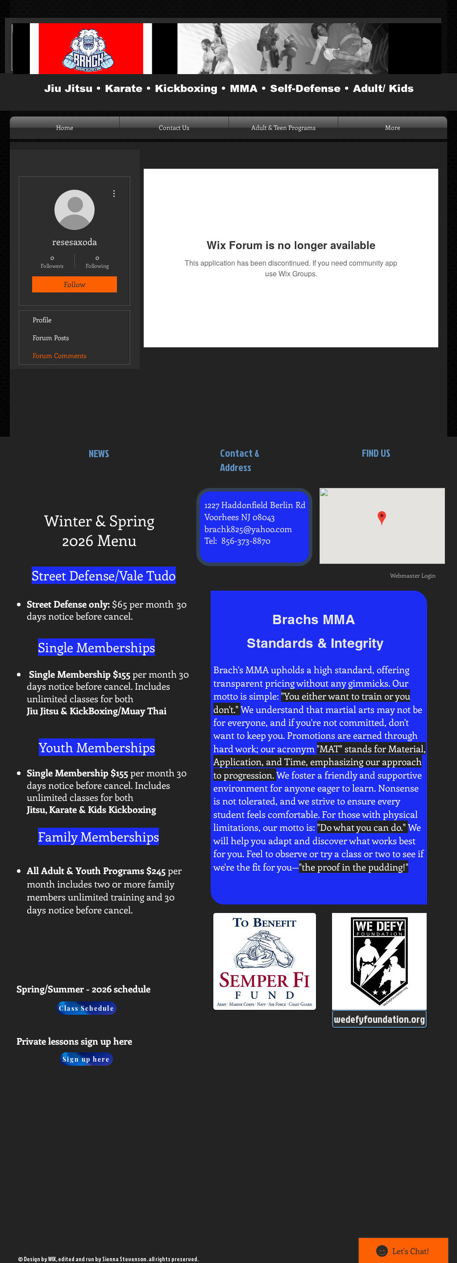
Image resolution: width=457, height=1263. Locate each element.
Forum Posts (51, 337)
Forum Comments (59, 355)
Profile (42, 319)
